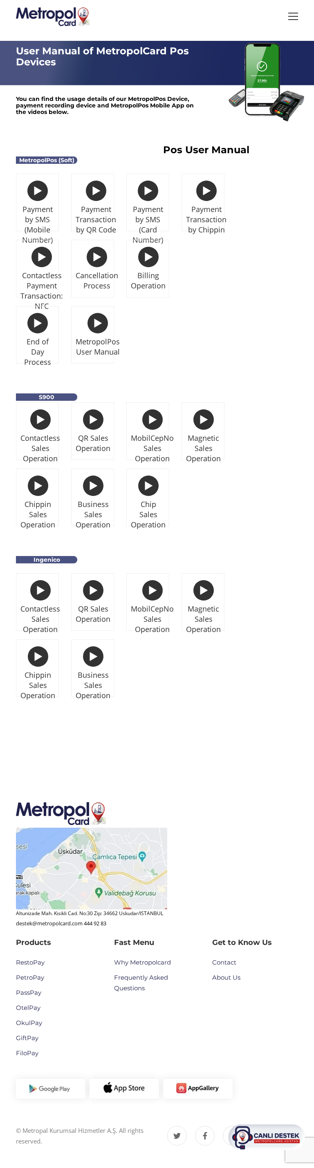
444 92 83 (95, 923)
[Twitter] (177, 1136)
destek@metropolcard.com (49, 923)
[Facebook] (205, 1136)
